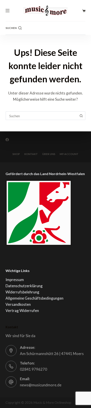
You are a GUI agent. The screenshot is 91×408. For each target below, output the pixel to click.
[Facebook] (7, 139)
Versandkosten (18, 304)
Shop (16, 154)
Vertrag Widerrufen (22, 310)
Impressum (15, 279)
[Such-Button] (81, 116)
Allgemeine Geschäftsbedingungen (34, 298)
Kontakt (31, 154)
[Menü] (7, 11)
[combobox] (41, 115)
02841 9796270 (33, 369)
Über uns (48, 154)
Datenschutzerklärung (24, 285)
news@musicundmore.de (40, 385)
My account (69, 154)
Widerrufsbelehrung (22, 292)
